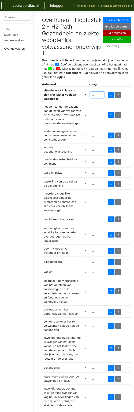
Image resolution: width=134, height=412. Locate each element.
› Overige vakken (84, 5)
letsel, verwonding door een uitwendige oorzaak (62, 378)
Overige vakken (14, 48)
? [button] (118, 94)
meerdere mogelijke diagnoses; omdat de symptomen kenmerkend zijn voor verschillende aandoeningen (60, 202)
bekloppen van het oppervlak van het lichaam (61, 311)
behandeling (52, 367)
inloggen (57, 5)
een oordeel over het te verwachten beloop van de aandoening (61, 326)
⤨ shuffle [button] (117, 39)
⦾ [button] (111, 94)
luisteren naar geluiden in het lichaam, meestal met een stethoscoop (60, 135)
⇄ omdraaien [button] (117, 33)
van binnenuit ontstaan (59, 219)
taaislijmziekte (53, 172)
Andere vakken (14, 40)
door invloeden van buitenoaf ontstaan (56, 250)
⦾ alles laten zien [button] (117, 20)
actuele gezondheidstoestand (58, 149)
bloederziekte (53, 261)
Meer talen (11, 34)
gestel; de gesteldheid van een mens (61, 161)
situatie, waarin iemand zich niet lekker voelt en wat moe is (60, 94)
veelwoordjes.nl (26, 5)
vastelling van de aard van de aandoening (61, 183)
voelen (48, 272)
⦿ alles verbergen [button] (117, 26)
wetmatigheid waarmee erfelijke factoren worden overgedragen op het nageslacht (60, 234)
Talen (7, 29)
